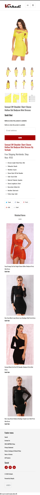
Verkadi (11, 474)
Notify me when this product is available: (16, 121)
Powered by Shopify (9, 478)
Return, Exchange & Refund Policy (13, 451)
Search (6, 437)
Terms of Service (8, 454)
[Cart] (32, 5)
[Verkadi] (13, 6)
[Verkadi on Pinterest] (10, 467)
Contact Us (7, 440)
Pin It (26, 202)
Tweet (9, 202)
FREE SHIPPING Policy (10, 444)
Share (18, 202)
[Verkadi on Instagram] (14, 467)
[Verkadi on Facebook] (6, 467)
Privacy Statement (9, 447)
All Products (7, 458)
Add (9, 207)
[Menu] (27, 5)
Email (17, 207)
